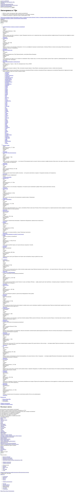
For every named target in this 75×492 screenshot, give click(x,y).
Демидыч (2, 426)
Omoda (6, 110)
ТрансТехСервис (3, 419)
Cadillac (6, 113)
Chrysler (6, 115)
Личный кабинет (6, 484)
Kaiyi (6, 108)
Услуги (14, 5)
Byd (6, 112)
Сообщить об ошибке (4, 404)
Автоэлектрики (8, 78)
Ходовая (6, 73)
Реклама (11, 404)
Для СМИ (5, 469)
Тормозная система (9, 77)
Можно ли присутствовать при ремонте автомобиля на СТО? (13, 410)
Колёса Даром (3, 417)
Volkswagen (7, 137)
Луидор (2, 420)
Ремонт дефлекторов (4, 440)
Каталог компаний (6, 456)
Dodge (6, 119)
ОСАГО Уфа (3, 427)
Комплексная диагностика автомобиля (8, 443)
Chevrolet (7, 117)
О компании (5, 488)
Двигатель (7, 72)
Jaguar (6, 125)
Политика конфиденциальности (12, 472)
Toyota (6, 93)
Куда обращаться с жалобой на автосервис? (10, 413)
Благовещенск (3, 449)
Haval (6, 104)
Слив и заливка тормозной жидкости (7, 441)
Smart (6, 130)
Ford (6, 116)
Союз (1, 429)
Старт (1, 422)
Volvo (6, 128)
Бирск (1, 450)
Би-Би (1, 423)
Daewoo (6, 135)
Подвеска (7, 82)
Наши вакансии (6, 485)
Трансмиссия (7, 80)
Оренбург (2, 448)
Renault (6, 131)
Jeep (6, 118)
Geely (6, 103)
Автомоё (2, 428)
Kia (6, 132)
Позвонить (5, 37)
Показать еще (3, 397)
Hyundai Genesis (8, 134)
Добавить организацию (5, 6)
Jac (5, 107)
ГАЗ (6, 98)
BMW (6, 140)
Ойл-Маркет (2, 424)
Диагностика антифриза (5, 17)
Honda (6, 90)
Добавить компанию (7, 462)
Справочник (2, 5)
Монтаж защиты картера (5, 438)
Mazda (6, 94)
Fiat (6, 129)
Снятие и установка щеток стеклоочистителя (9, 444)
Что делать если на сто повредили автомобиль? (10, 412)
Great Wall (7, 106)
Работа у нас (5, 467)
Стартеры (7, 74)
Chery (6, 101)
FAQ (4, 468)
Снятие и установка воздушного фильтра (27, 17)
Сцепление (7, 76)
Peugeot (6, 122)
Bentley (6, 126)
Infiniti (6, 91)
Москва (2, 446)
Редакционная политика (24, 472)
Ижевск (2, 447)
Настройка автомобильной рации (7, 436)
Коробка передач (8, 79)
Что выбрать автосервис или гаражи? (8, 414)
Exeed (6, 109)
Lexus (6, 88)
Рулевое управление (9, 75)
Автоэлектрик (3, 425)
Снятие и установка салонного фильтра (43, 17)
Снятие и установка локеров (6, 434)
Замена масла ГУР (4, 442)
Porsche (6, 143)
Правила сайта (3, 472)
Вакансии (8, 5)
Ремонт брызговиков (14, 17)
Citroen (6, 121)
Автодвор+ (2, 431)
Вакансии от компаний (7, 457)
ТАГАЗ (6, 99)
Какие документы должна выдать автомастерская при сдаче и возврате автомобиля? (18, 411)
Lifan (6, 105)
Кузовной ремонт (8, 81)
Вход (11, 6)
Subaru (6, 87)
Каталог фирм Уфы (7, 399)
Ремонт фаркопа (3, 437)
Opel (6, 142)
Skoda (6, 123)
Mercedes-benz (8, 141)
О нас (4, 470)
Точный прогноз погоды (8, 458)
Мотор (1, 418)
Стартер (2, 430)
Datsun (6, 92)
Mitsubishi (7, 85)
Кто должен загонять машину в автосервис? (10, 409)
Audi (6, 138)
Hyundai (6, 133)
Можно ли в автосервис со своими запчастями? (11, 415)
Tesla (6, 114)
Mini (6, 124)
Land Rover (7, 127)
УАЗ (6, 96)
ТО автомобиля (8, 83)
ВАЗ (6, 95)
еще (17, 5)
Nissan (6, 89)
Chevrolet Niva (8, 100)
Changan (6, 111)
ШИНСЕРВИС (3, 432)
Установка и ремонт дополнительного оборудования (16, 18)
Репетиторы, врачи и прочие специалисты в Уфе (12, 460)
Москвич (7, 97)
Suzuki (6, 86)
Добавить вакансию (7, 463)
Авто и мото (5, 400)
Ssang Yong (7, 136)
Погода (11, 5)
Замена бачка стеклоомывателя (58, 17)
